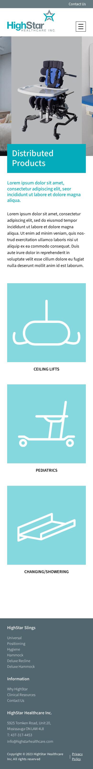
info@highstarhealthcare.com (30, 741)
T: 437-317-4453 (19, 735)
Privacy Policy (77, 757)
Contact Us (77, 4)
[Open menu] (81, 27)
